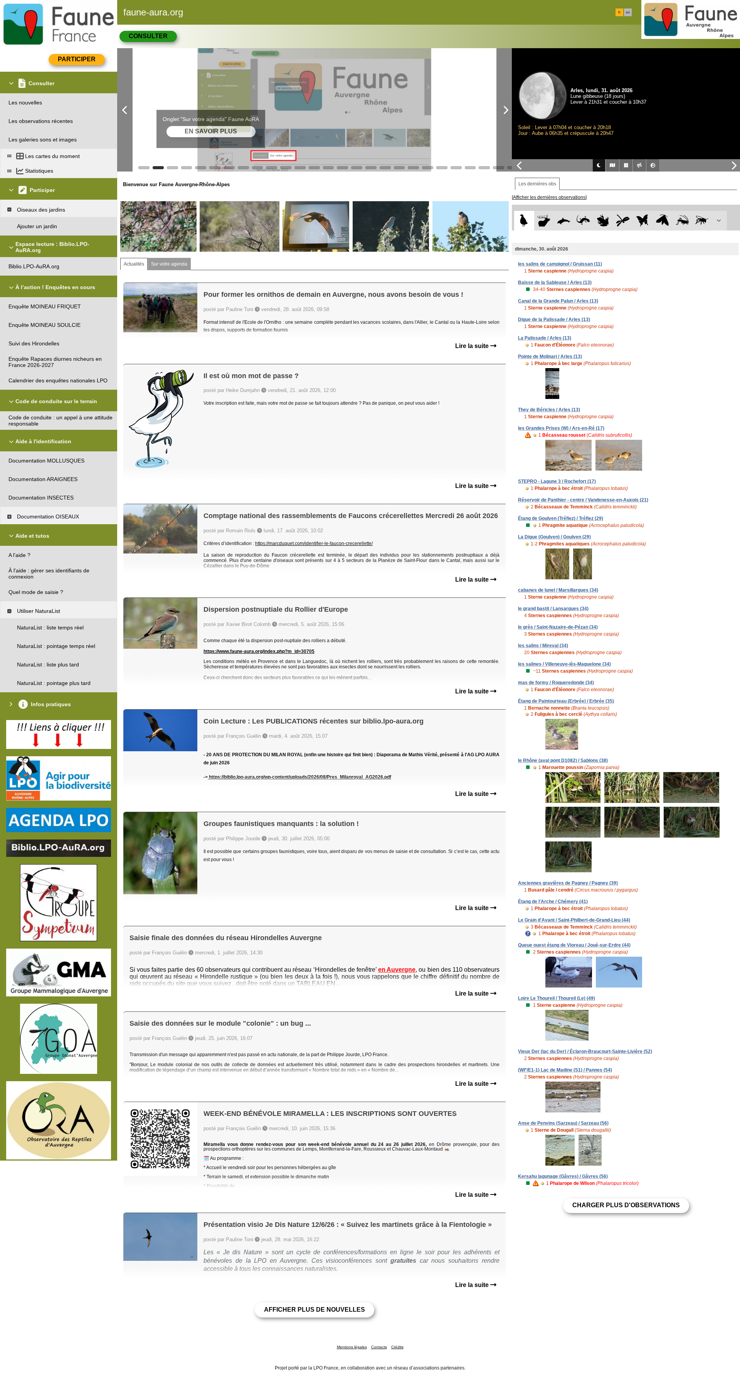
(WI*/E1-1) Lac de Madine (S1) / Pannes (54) (565, 1070)
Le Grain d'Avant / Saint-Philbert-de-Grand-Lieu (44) (574, 920)
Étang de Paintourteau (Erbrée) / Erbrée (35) (566, 701)
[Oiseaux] (524, 220)
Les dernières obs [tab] (537, 184)
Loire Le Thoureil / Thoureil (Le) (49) (556, 998)
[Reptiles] (583, 220)
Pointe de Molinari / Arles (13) (550, 356)
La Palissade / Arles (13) (544, 338)
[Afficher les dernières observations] (549, 197)
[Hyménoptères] (701, 220)
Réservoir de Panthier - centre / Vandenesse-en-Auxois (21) (583, 500)
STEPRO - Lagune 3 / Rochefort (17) (557, 481)
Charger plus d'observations (626, 1205)
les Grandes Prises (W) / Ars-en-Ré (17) (561, 428)
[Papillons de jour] (643, 220)
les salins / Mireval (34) (543, 645)
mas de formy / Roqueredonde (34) (556, 682)
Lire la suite (472, 346)
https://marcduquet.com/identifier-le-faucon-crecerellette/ (314, 543)
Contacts (379, 1347)
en (628, 12)
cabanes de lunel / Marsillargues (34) (558, 590)
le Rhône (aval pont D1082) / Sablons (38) (563, 760)
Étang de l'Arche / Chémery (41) (553, 901)
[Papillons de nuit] (662, 220)
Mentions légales (352, 1347)
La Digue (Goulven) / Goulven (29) (554, 537)
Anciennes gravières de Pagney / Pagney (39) (568, 883)
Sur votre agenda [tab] (169, 264)
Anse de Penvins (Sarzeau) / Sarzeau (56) (563, 1123)
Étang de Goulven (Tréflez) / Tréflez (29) (560, 518)
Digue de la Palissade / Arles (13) (554, 319)
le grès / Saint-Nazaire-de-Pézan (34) (558, 627)
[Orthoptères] (682, 220)
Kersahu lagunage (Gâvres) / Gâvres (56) (563, 1176)
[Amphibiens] (603, 220)
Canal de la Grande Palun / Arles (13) (558, 301)
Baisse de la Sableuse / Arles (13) (555, 282)
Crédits (397, 1347)
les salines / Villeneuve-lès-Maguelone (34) (564, 664)
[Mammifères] (544, 220)
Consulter (148, 36)
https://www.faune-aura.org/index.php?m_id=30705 (259, 651)
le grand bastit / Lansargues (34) (553, 608)
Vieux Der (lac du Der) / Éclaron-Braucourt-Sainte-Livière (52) (585, 1051)
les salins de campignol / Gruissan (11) (560, 264)
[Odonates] (622, 220)
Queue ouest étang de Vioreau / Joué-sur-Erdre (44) (574, 945)
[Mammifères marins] (564, 220)
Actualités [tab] (134, 264)
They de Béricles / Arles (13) (549, 409)
